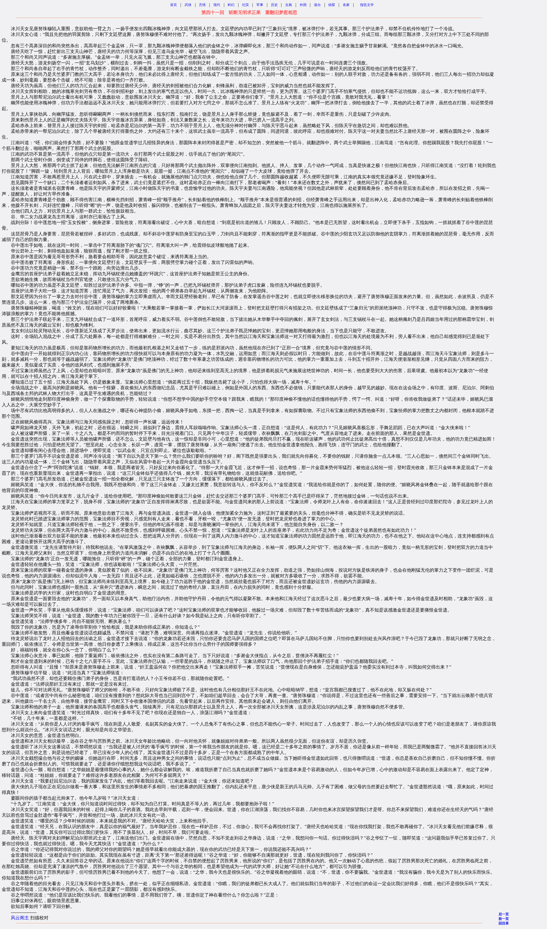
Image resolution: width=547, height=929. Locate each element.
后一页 (504, 914)
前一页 (504, 919)
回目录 (504, 923)
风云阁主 (20, 917)
